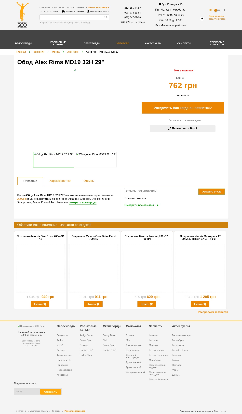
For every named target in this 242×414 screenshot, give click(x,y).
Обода (56, 51)
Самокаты (133, 326)
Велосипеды (66, 326)
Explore (84, 345)
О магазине (45, 7)
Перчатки (177, 365)
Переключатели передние (157, 373)
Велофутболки (180, 350)
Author (60, 340)
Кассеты (153, 340)
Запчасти (39, 51)
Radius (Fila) (86, 350)
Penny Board (109, 335)
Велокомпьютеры (181, 335)
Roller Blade (86, 355)
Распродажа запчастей (213, 312)
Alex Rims (73, 51)
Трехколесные (64, 355)
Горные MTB (63, 360)
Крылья (176, 360)
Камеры (153, 335)
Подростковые (64, 370)
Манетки (153, 345)
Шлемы (176, 374)
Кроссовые (62, 374)
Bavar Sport (86, 340)
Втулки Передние (158, 355)
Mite (128, 340)
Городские (62, 365)
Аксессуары (181, 326)
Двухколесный (133, 362)
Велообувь (178, 340)
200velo (22, 198)
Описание (30, 181)
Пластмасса (132, 350)
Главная (21, 51)
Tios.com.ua (220, 411)
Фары (175, 370)
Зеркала (176, 355)
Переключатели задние (157, 366)
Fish (105, 340)
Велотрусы (178, 345)
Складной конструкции (132, 356)
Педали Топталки (158, 379)
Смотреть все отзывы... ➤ (141, 205)
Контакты (80, 7)
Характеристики (60, 180)
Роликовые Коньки (88, 328)
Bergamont (62, 335)
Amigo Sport (86, 335)
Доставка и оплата (63, 7)
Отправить (50, 391)
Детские (61, 350)
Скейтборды (112, 326)
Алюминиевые (134, 345)
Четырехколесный (136, 372)
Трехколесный (133, 367)
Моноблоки (155, 360)
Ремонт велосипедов (98, 7)
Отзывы (88, 180)
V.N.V (60, 345)
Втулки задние (156, 350)
